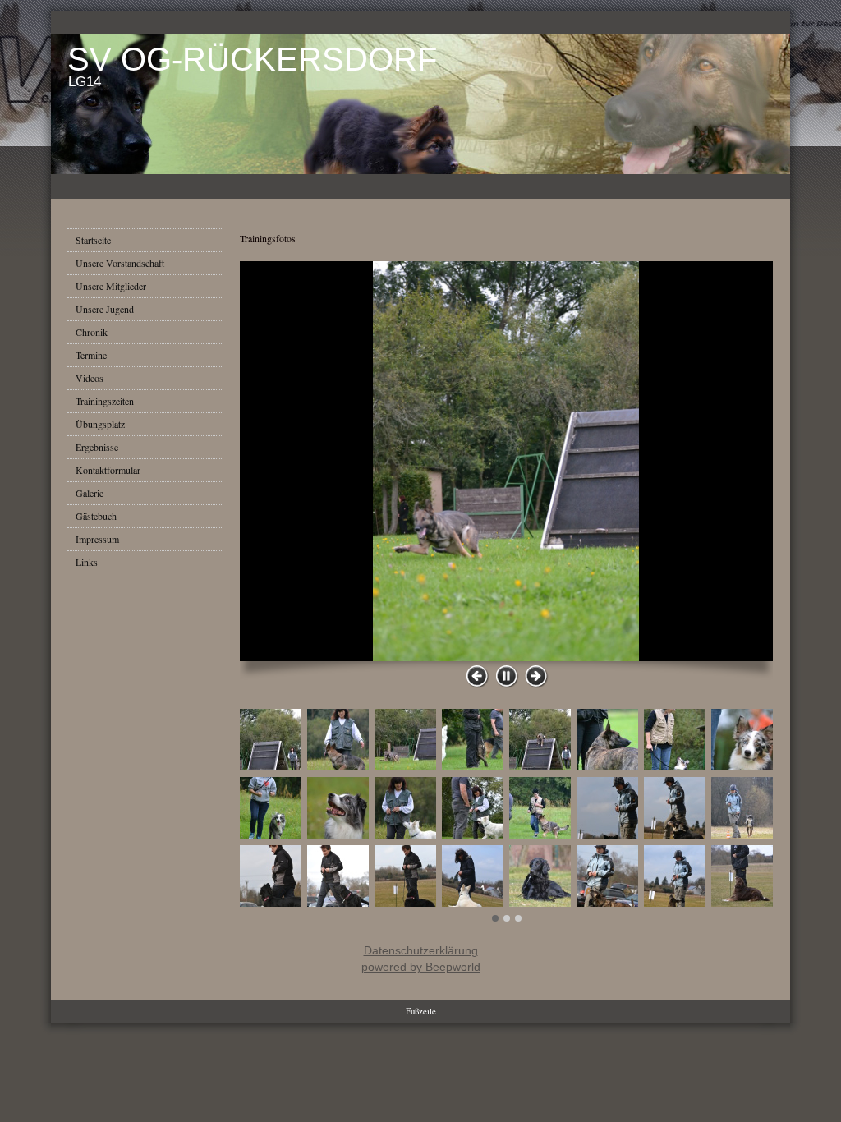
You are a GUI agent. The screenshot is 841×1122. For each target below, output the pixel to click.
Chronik (92, 331)
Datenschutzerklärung (421, 950)
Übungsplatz (100, 423)
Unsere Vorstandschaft (120, 262)
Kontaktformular (108, 469)
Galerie (89, 492)
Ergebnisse (97, 446)
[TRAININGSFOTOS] (506, 461)
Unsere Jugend (105, 308)
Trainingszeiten (105, 400)
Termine (91, 354)
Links (87, 561)
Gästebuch (96, 515)
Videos (89, 377)
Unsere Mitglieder (111, 285)
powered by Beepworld (420, 966)
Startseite (93, 239)
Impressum (97, 538)
